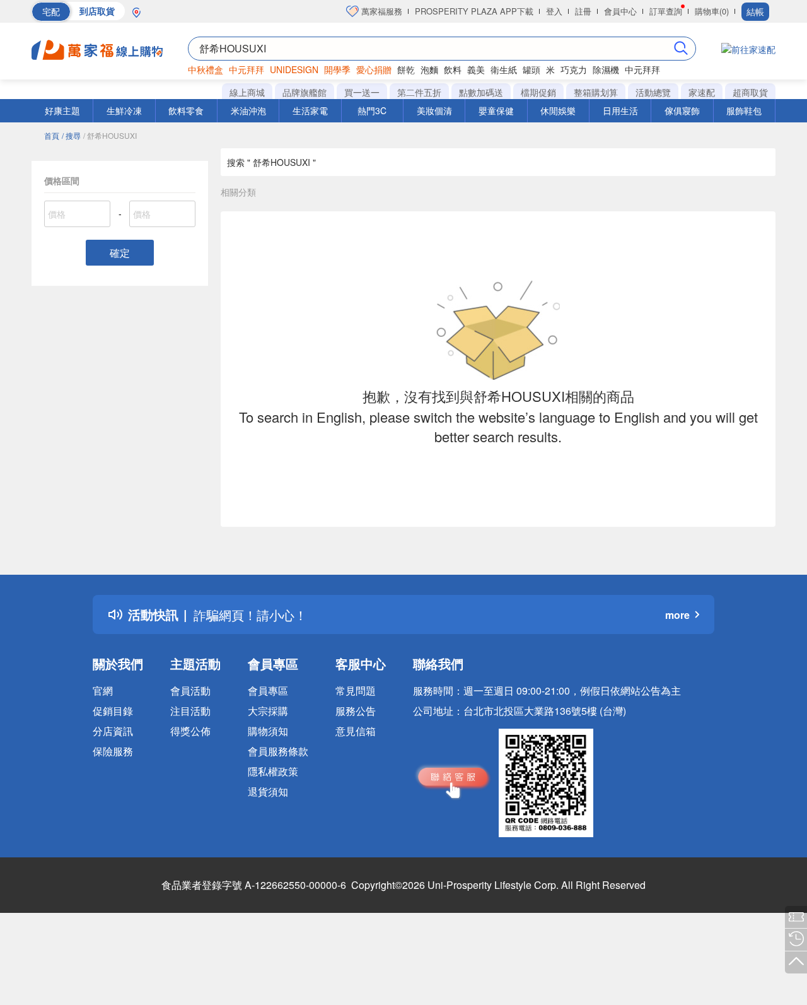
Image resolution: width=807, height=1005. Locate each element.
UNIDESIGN (294, 69)
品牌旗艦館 (304, 92)
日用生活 (620, 110)
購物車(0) (712, 11)
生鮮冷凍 (124, 110)
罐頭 (531, 69)
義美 (476, 69)
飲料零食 (186, 110)
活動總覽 (653, 92)
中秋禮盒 (205, 69)
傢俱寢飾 (682, 110)
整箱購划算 (596, 92)
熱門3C (371, 110)
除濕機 (606, 69)
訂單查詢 (665, 11)
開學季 (337, 69)
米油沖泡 (248, 110)
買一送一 (362, 92)
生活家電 (310, 110)
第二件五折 (419, 92)
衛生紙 (504, 69)
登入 (554, 11)
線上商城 (247, 92)
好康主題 (62, 110)
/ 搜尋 (71, 135)
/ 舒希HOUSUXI (110, 135)
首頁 (51, 135)
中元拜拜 (246, 69)
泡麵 (429, 69)
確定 (120, 252)
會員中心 (620, 11)
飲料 (453, 69)
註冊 (583, 11)
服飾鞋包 (744, 110)
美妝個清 (434, 110)
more (677, 615)
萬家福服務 (380, 11)
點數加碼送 (481, 92)
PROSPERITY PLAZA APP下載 (474, 11)
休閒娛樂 (558, 110)
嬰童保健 (496, 110)
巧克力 (573, 69)
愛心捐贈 (374, 69)
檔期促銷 (538, 92)
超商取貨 (750, 92)
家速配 (701, 92)
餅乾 (406, 69)
